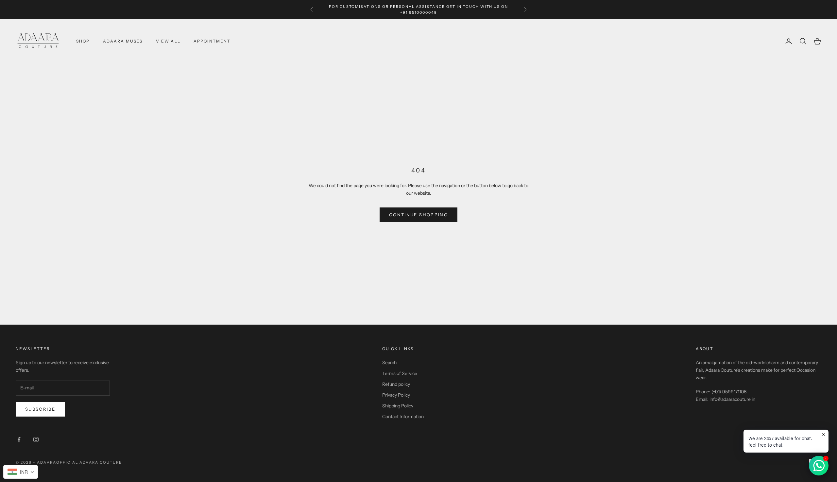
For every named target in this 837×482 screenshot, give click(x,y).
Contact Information (403, 417)
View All (168, 41)
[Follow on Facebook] (19, 439)
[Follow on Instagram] (36, 439)
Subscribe (40, 409)
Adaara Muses (123, 41)
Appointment (212, 41)
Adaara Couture (100, 462)
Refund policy (396, 384)
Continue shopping (418, 214)
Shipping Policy (397, 406)
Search (389, 363)
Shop (83, 41)
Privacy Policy (396, 395)
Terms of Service (399, 373)
